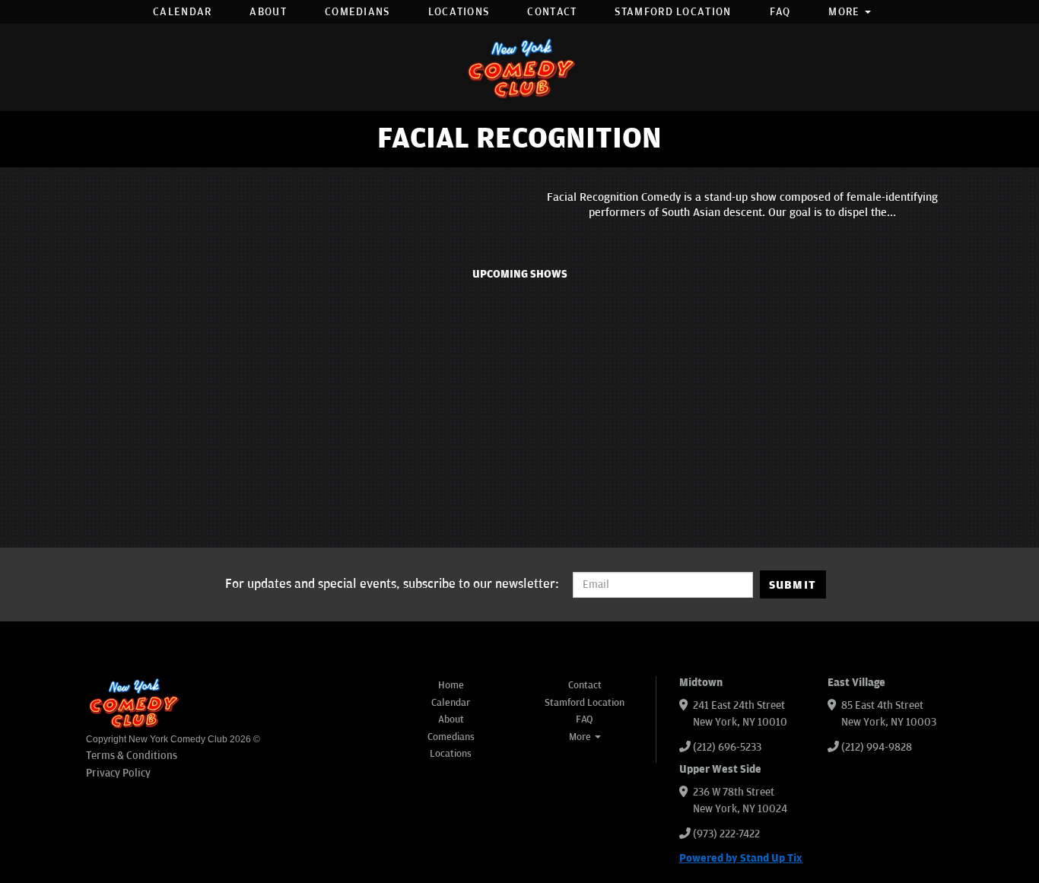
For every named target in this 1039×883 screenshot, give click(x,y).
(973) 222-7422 (726, 833)
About (268, 11)
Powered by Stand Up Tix (740, 858)
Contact (552, 11)
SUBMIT (793, 585)
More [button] (845, 11)
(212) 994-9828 (876, 747)
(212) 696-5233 (727, 747)
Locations (459, 11)
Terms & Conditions (131, 755)
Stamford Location (673, 11)
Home (451, 685)
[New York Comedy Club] (519, 67)
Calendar (182, 11)
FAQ (780, 11)
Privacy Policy (118, 773)
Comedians (357, 11)
